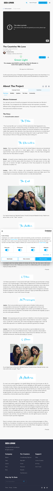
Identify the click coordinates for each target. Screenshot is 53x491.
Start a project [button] (33, 2)
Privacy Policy (14, 239)
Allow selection (26, 258)
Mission (6, 457)
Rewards (22, 469)
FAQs (36, 457)
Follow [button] (43, 57)
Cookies (15, 487)
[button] (26, 2)
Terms (6, 487)
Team (6, 460)
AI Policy (37, 463)
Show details (46, 254)
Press (6, 466)
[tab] (5, 93)
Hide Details (9, 258)
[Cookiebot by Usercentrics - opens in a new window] (46, 231)
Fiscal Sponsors (23, 473)
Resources (22, 466)
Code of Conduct (39, 460)
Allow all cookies (43, 258)
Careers (7, 463)
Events (21, 463)
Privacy (10, 487)
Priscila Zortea (10, 51)
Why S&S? (22, 460)
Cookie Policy (42, 242)
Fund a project (8, 8)
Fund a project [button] (42, 2)
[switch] (20, 250)
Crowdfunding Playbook (25, 457)
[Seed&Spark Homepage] (9, 2)
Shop (6, 469)
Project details (16, 8)
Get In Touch (38, 466)
